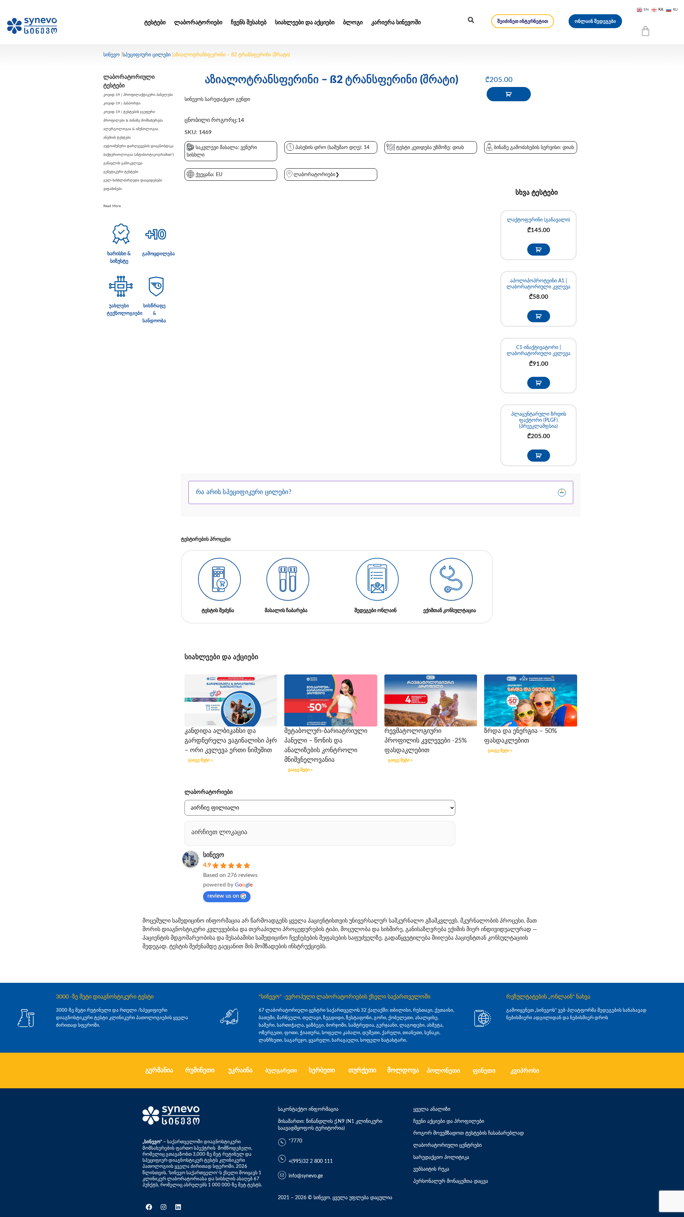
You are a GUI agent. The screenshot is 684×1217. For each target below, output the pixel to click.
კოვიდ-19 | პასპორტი (121, 103)
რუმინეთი (199, 1070)
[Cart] (645, 31)
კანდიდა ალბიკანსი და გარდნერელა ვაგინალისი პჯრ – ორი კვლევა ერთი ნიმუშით (231, 741)
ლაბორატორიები (198, 22)
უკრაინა (240, 1070)
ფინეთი (484, 1071)
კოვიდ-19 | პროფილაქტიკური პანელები (138, 95)
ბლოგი (353, 22)
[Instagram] (163, 1207)
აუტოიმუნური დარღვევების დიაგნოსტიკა (138, 146)
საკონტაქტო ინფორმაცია (308, 1109)
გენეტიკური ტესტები (120, 172)
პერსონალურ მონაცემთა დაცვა (450, 1181)
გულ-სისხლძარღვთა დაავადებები (132, 180)
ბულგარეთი (281, 1070)
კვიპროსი (525, 1071)
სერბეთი (322, 1070)
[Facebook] (148, 1207)
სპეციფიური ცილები (147, 54)
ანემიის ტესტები (117, 137)
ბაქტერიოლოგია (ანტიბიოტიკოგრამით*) (138, 154)
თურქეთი (362, 1070)
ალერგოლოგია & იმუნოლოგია (130, 129)
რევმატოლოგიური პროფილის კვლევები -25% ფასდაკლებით (425, 741)
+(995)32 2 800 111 (311, 1161)
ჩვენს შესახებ (248, 22)
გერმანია (159, 1070)
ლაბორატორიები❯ (317, 174)
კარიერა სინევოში (396, 22)
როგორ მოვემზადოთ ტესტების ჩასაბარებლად (468, 1133)
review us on (223, 896)
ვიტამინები (112, 189)
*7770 (295, 1141)
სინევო (111, 54)
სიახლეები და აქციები (305, 22)
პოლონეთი (443, 1071)
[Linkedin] (178, 1207)
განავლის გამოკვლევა (122, 163)
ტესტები (155, 22)
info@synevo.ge (306, 1176)
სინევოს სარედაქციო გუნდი (217, 99)
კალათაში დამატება (509, 94)
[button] (471, 20)
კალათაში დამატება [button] (538, 249)
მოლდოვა (403, 1070)
